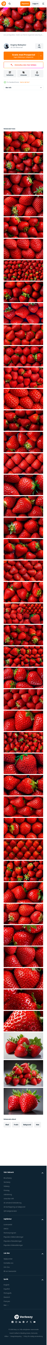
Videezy (6, 1185)
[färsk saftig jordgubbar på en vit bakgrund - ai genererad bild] (23, 1045)
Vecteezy (7, 1181)
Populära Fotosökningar (13, 1240)
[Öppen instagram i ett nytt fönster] (15, 1321)
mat (37, 1124)
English (6, 1284)
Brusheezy (8, 1177)
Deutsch (7, 1296)
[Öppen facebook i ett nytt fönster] (12, 1321)
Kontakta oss (8, 1262)
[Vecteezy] (3, 3)
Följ (39, 47)
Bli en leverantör (10, 1270)
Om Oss (7, 1266)
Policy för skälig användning (22, 1337)
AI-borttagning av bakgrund (14, 1206)
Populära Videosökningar (13, 1244)
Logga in (35, 4)
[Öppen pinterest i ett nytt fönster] (23, 1321)
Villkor (16, 1335)
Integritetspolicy (25, 1335)
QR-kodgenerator (10, 1210)
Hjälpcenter (8, 1258)
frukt (16, 1124)
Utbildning (8, 1193)
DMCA (6, 1228)
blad (7, 1124)
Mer (5, 1304)
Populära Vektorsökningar (13, 1236)
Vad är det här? (25, 82)
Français (7, 1300)
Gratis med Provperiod (23, 55)
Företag (6, 1189)
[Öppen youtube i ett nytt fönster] (34, 1321)
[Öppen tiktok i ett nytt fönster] (26, 1321)
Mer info (8, 87)
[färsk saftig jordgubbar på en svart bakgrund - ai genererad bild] (23, 1072)
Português (8, 1292)
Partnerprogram (10, 1232)
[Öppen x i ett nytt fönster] (30, 1321)
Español (7, 1288)
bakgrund (27, 1124)
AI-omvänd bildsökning (12, 1202)
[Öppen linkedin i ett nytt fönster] (19, 1321)
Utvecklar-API (9, 1198)
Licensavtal (8, 1224)
